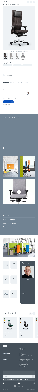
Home (3, 4)
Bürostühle (13, 4)
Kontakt (21, 353)
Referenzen (21, 347)
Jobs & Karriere (22, 348)
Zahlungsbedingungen (23, 364)
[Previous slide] (30, 313)
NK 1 (21, 332)
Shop (6, 4)
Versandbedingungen (23, 363)
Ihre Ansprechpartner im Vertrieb (25, 355)
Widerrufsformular (22, 366)
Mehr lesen (23, 293)
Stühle (9, 4)
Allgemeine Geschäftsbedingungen (26, 359)
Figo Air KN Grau (8, 332)
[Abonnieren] (33, 376)
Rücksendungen (22, 354)
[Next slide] (33, 313)
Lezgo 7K (18, 4)
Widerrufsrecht (22, 365)
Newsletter (21, 349)
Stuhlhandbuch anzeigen (10, 75)
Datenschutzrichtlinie (23, 360)
